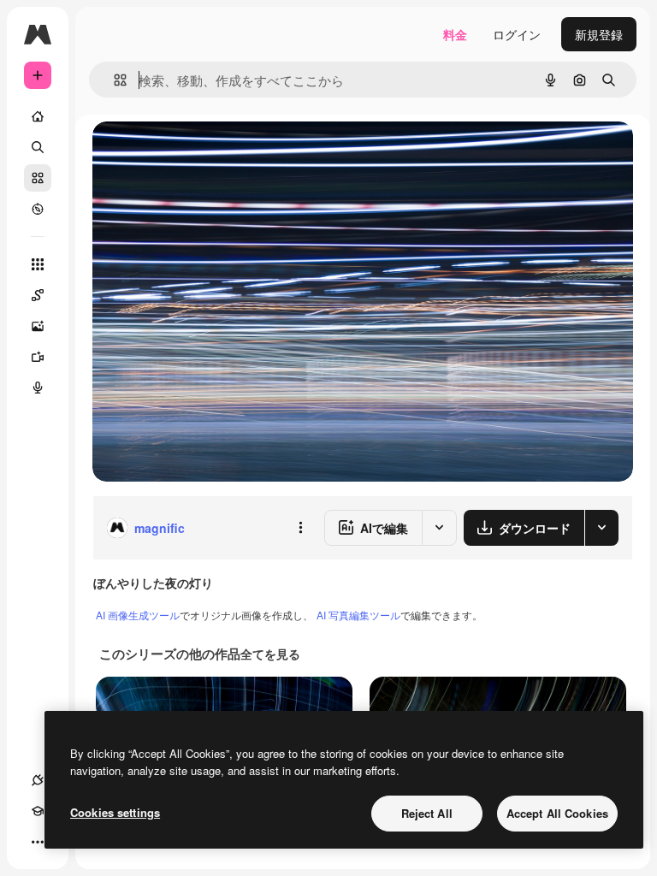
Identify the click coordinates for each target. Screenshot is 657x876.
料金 (455, 34)
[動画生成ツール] (37, 356)
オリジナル (210, 154)
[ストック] (37, 178)
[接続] (37, 780)
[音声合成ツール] (37, 387)
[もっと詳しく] (37, 208)
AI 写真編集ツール (358, 614)
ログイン (517, 34)
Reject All (427, 813)
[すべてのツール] (37, 264)
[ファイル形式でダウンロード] (601, 528)
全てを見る (270, 653)
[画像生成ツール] (37, 326)
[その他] (37, 841)
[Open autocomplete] (113, 80)
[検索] (37, 147)
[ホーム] (37, 116)
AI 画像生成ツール (138, 614)
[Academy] (37, 811)
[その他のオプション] (300, 528)
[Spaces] (37, 295)
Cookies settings (115, 812)
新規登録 (599, 34)
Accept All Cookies (557, 813)
